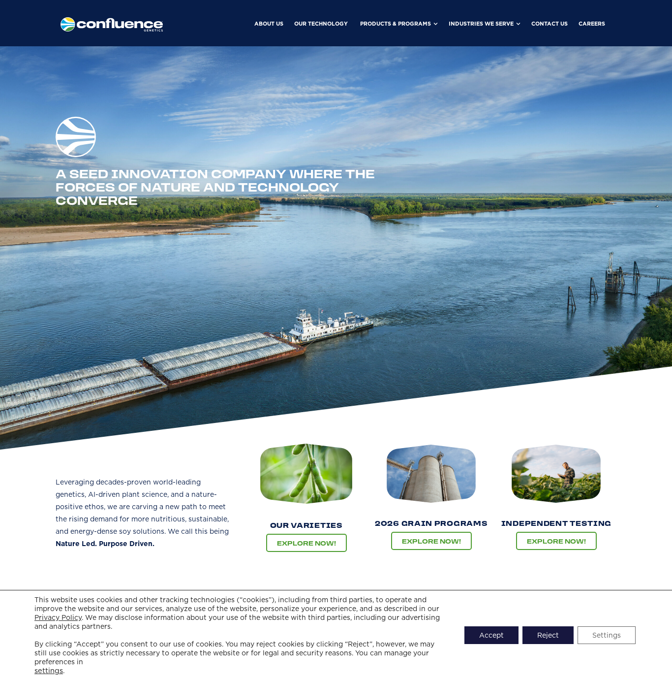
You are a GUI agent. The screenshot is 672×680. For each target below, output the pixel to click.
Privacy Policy (58, 617)
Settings (606, 635)
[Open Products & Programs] (435, 24)
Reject (548, 635)
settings (48, 670)
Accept (491, 635)
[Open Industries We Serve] (518, 24)
